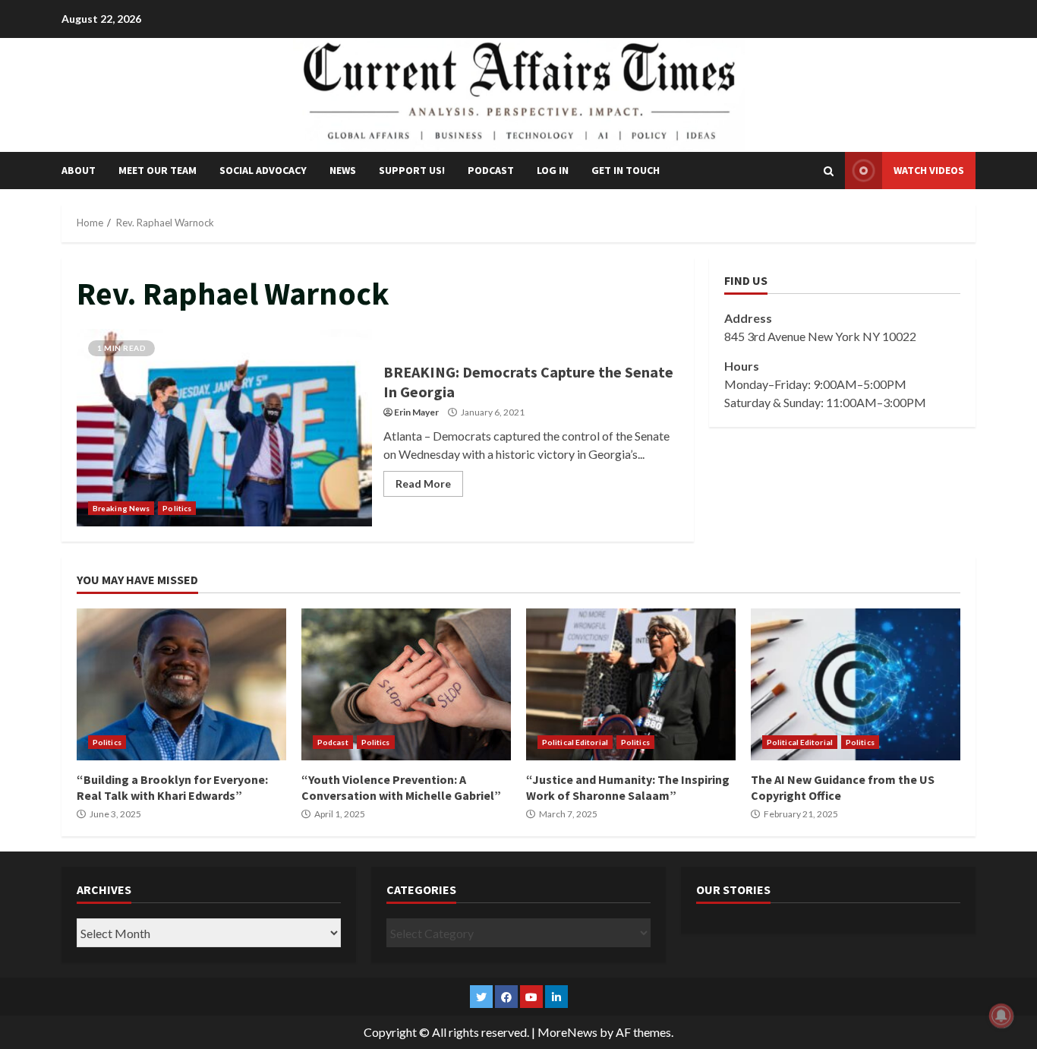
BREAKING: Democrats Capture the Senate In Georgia (224, 427)
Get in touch (625, 170)
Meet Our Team (157, 170)
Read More (423, 483)
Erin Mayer (416, 412)
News (342, 170)
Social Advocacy (263, 170)
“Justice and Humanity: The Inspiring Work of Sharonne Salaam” (631, 684)
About (78, 170)
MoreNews (567, 1032)
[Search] (829, 170)
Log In (553, 170)
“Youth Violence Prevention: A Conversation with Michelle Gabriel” (406, 684)
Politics (176, 508)
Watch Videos (929, 170)
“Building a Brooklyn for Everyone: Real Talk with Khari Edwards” (181, 684)
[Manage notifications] (1001, 1015)
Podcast (491, 170)
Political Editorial (575, 742)
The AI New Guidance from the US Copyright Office (855, 684)
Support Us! (412, 170)
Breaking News (121, 508)
